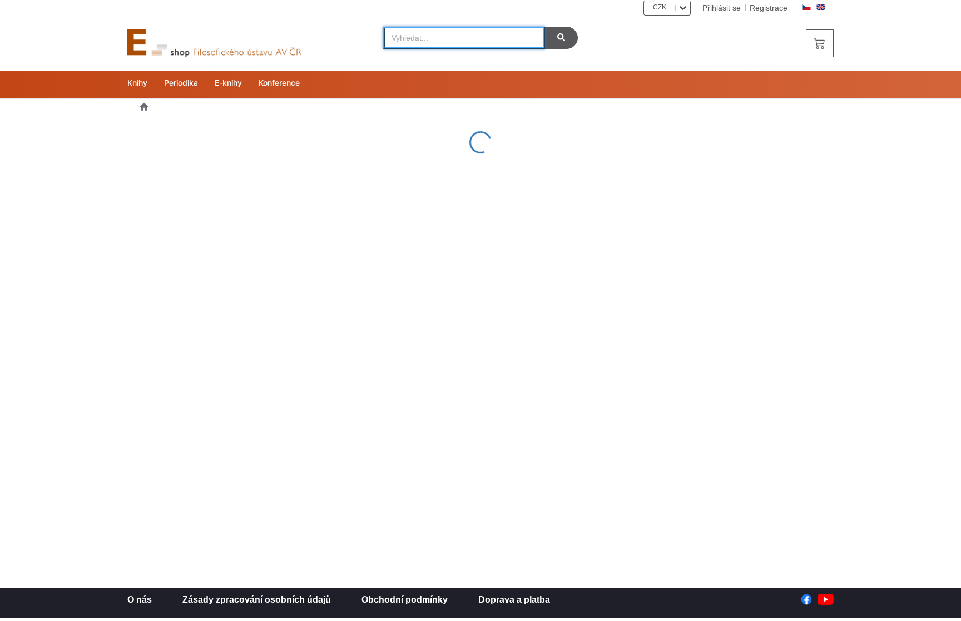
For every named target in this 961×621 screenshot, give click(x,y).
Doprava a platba (514, 599)
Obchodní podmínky (404, 599)
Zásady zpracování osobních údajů (256, 599)
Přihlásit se (721, 7)
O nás (139, 599)
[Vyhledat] (561, 38)
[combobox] (649, 7)
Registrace (768, 7)
